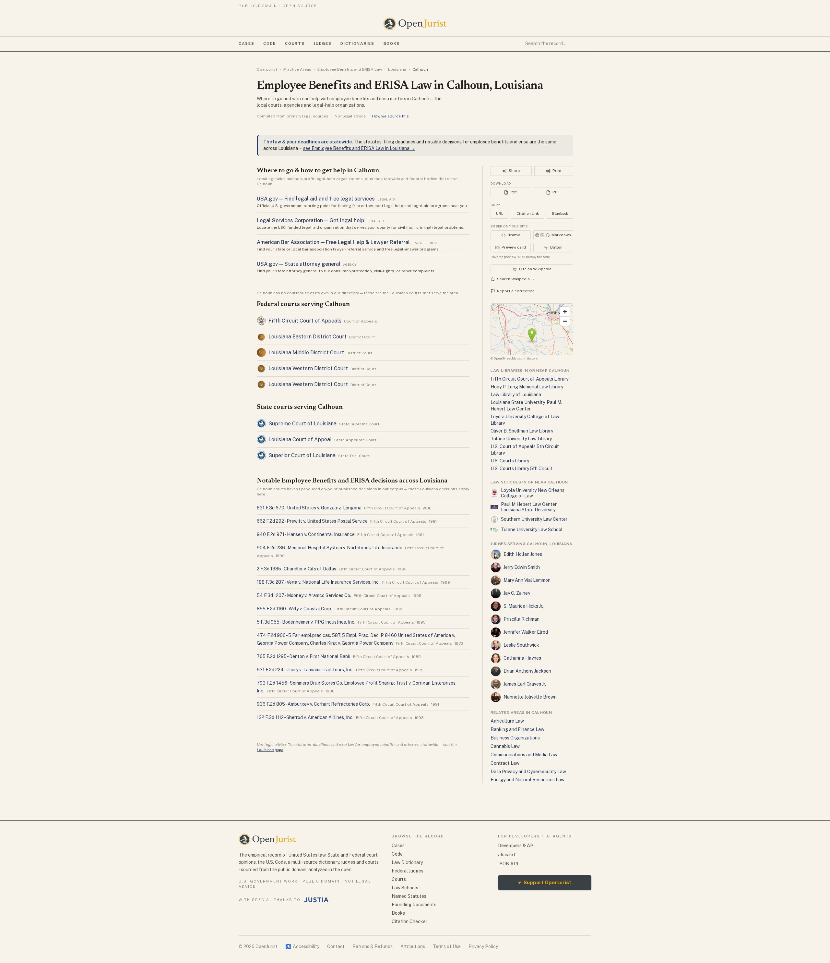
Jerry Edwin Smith (522, 567)
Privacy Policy (483, 946)
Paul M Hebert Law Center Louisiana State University (529, 507)
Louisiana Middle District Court (306, 352)
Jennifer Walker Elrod (526, 632)
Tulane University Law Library (521, 438)
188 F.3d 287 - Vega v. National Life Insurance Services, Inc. (318, 582)
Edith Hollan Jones (523, 554)
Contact (336, 946)
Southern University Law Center (534, 519)
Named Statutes (409, 896)
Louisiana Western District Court (308, 368)
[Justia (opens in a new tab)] (316, 899)
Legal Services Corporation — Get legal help (310, 220)
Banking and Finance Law (517, 729)
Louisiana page (270, 750)
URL (499, 213)
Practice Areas (297, 69)
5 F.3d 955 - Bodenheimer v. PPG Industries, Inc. (306, 622)
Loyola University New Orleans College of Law (532, 493)
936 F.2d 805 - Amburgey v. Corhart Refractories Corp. (313, 704)
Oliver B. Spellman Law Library (522, 430)
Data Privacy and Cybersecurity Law (528, 771)
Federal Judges (407, 870)
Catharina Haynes (522, 658)
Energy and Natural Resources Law (527, 779)
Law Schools (405, 887)
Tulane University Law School (532, 529)
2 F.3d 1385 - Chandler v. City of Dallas (296, 568)
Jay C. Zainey (517, 593)
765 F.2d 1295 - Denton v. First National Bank (303, 656)
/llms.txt (507, 854)
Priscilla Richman (522, 619)
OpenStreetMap (506, 358)
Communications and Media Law (524, 754)
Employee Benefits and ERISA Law (349, 69)
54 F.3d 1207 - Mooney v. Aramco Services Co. (304, 595)
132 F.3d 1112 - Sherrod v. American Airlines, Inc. (305, 717)
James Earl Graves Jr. (525, 684)
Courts (294, 43)
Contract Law (505, 763)
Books (392, 43)
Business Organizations (515, 737)
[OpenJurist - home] (415, 23)
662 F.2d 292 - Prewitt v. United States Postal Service (312, 521)
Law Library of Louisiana (516, 394)
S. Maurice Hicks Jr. (523, 606)
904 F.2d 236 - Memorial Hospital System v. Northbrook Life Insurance (329, 547)
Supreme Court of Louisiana (302, 424)
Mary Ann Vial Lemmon (527, 580)
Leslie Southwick (521, 645)
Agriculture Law (507, 721)
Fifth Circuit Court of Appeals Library (529, 379)
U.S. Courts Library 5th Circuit (521, 468)
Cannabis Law (505, 746)
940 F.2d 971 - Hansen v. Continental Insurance (306, 534)
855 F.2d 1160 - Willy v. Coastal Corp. (294, 608)
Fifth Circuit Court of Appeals (304, 321)
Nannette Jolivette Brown (530, 697)
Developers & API (516, 845)
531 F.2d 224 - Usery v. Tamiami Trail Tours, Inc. (305, 669)
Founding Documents (414, 904)
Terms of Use (447, 946)
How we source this (390, 116)
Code (269, 43)
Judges (322, 43)
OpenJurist (267, 69)
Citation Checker (409, 921)
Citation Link (527, 213)
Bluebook (560, 213)
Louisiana (397, 69)
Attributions (412, 946)
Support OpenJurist (544, 882)
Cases (246, 43)
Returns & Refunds (372, 946)
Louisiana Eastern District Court (307, 337)
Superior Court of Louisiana (302, 455)
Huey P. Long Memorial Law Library (527, 386)
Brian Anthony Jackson (527, 671)
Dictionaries (357, 43)
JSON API (508, 863)
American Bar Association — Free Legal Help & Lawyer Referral (333, 242)
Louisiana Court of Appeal (300, 439)
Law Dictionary (407, 862)
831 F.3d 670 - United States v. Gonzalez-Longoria (309, 507)
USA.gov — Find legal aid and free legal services (316, 199)
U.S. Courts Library (510, 460)
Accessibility (302, 946)
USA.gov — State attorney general (298, 264)
